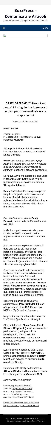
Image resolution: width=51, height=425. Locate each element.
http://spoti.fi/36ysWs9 (20, 385)
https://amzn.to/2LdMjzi (22, 397)
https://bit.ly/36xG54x (22, 388)
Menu (45, 27)
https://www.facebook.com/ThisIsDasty (21, 402)
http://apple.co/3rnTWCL (21, 391)
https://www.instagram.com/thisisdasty (21, 405)
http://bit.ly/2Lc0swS (20, 394)
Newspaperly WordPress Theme (29, 421)
